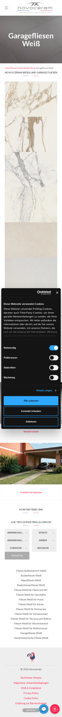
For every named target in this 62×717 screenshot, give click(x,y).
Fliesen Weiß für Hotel (31, 599)
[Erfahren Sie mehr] (31, 85)
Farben (20, 68)
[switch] (53, 357)
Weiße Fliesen (30, 68)
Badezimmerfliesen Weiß (31, 585)
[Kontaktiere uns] (41, 85)
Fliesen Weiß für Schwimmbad (31, 613)
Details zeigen (44, 390)
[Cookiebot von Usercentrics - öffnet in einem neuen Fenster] (38, 293)
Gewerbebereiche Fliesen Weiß (31, 637)
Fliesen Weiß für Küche (31, 604)
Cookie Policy (31, 698)
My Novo (31, 710)
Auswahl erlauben (31, 411)
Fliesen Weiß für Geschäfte (31, 594)
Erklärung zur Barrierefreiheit (31, 703)
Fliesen (13, 68)
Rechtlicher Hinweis (31, 677)
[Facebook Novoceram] (20, 663)
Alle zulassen (31, 400)
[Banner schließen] (57, 293)
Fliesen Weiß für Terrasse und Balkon (31, 618)
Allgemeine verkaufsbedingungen (31, 682)
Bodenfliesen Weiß (31, 575)
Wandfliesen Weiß (31, 580)
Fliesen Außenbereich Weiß (31, 570)
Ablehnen (31, 421)
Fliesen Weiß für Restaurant (31, 609)
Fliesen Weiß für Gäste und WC (31, 589)
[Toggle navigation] (6, 8)
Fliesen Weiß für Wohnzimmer (31, 628)
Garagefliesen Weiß (31, 632)
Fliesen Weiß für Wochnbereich (31, 623)
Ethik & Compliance (31, 687)
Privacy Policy (31, 693)
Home (7, 68)
